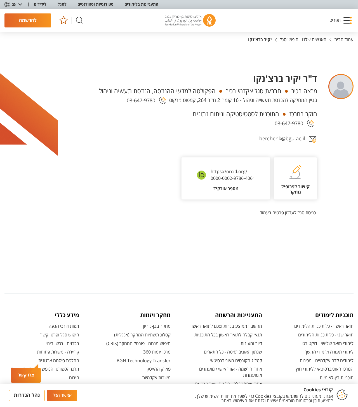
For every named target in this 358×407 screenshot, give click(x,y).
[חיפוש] (79, 20)
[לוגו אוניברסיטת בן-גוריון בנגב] (190, 20)
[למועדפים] (63, 20)
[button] (341, 20)
